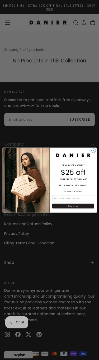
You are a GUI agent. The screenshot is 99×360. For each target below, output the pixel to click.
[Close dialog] (93, 151)
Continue (73, 206)
